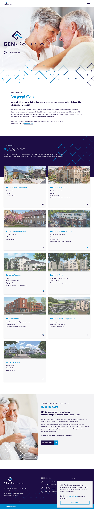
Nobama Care (28, 123)
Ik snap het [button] (74, 502)
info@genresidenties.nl (52, 488)
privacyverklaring (72, 496)
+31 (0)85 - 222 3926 (51, 492)
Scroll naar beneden (14, 52)
